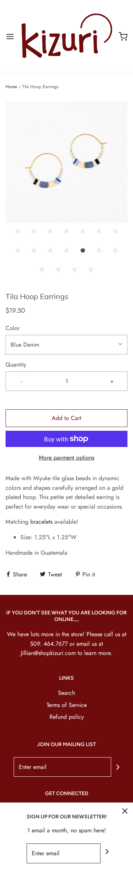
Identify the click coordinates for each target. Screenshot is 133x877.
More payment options (66, 457)
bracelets (41, 521)
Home (11, 86)
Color (13, 328)
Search (66, 693)
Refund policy (67, 717)
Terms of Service (67, 705)
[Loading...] (66, 162)
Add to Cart (66, 418)
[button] (66, 162)
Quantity (16, 364)
